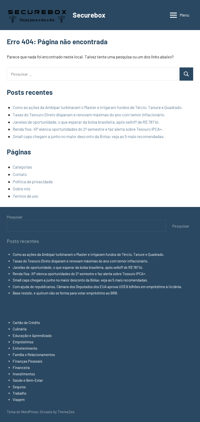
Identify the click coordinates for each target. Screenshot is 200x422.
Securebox (89, 15)
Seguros (19, 387)
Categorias (22, 166)
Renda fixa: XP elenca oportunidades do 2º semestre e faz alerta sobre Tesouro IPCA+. (88, 129)
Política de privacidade (33, 181)
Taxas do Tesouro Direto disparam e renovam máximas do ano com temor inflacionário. (89, 114)
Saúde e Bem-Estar (28, 380)
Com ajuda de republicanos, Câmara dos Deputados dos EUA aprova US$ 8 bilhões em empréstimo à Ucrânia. (97, 286)
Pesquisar (14, 217)
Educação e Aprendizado (32, 335)
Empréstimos (23, 342)
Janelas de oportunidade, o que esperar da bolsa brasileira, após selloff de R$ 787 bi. (86, 121)
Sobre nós (21, 188)
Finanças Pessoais (27, 361)
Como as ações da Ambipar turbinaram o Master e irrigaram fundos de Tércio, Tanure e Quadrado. (98, 107)
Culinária (20, 329)
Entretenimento (25, 348)
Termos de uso (25, 196)
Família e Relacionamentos (34, 354)
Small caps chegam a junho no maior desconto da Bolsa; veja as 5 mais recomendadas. (89, 136)
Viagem (19, 399)
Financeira (21, 367)
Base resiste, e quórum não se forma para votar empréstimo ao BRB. (65, 293)
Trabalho (19, 393)
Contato (20, 174)
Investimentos (24, 374)
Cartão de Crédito (26, 322)
